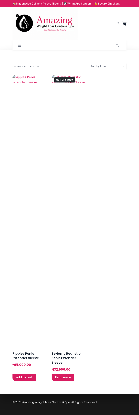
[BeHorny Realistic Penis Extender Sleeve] (69, 211)
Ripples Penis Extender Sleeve (25, 355)
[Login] (118, 23)
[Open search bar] (117, 45)
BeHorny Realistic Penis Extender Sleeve (66, 358)
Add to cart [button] (24, 377)
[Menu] (19, 45)
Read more (63, 377)
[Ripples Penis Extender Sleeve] (30, 211)
